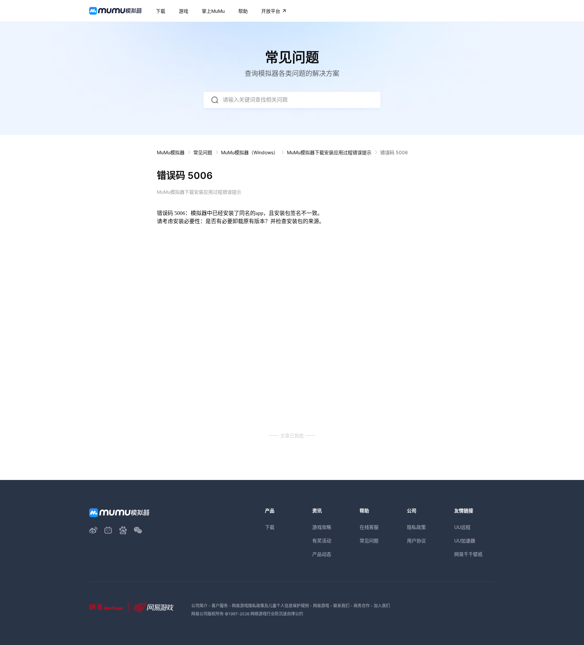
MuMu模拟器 (171, 152)
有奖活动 (321, 540)
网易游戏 (321, 605)
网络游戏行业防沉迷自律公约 (276, 613)
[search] (215, 100)
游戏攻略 (321, 527)
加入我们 (382, 605)
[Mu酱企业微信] (138, 530)
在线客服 (369, 527)
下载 (269, 527)
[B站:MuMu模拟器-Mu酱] (108, 530)
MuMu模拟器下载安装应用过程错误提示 (329, 152)
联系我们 (341, 605)
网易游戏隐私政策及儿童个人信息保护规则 (270, 605)
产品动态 (321, 554)
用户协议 (416, 540)
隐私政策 (416, 527)
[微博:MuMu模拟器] (93, 530)
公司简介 (199, 605)
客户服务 (220, 605)
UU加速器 (464, 540)
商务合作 (362, 605)
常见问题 (202, 152)
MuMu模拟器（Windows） (249, 152)
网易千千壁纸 (468, 554)
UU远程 (462, 527)
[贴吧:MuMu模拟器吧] (123, 530)
